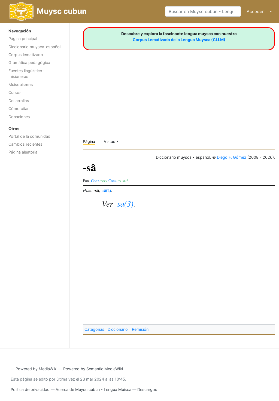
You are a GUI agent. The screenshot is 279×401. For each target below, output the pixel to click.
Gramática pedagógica (29, 62)
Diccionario (118, 329)
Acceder (255, 11)
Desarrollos (18, 100)
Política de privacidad (30, 389)
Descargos (147, 389)
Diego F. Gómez (231, 157)
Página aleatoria (22, 152)
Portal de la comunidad (29, 136)
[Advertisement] (34, 244)
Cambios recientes (25, 144)
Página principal (22, 38)
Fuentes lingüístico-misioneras (26, 73)
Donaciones (19, 116)
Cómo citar (18, 108)
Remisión (140, 329)
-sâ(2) (106, 190)
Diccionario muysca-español (34, 46)
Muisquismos (20, 84)
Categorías (94, 329)
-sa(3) (124, 203)
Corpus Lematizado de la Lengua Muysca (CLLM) (179, 39)
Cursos (15, 92)
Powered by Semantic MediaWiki (93, 368)
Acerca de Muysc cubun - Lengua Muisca (93, 389)
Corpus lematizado (25, 54)
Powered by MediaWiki (36, 368)
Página (89, 141)
